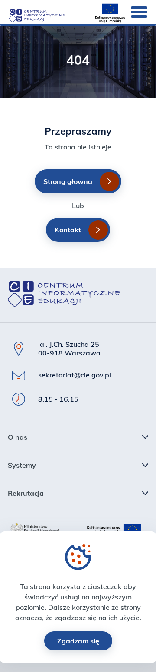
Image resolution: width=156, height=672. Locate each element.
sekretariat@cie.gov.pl (74, 375)
